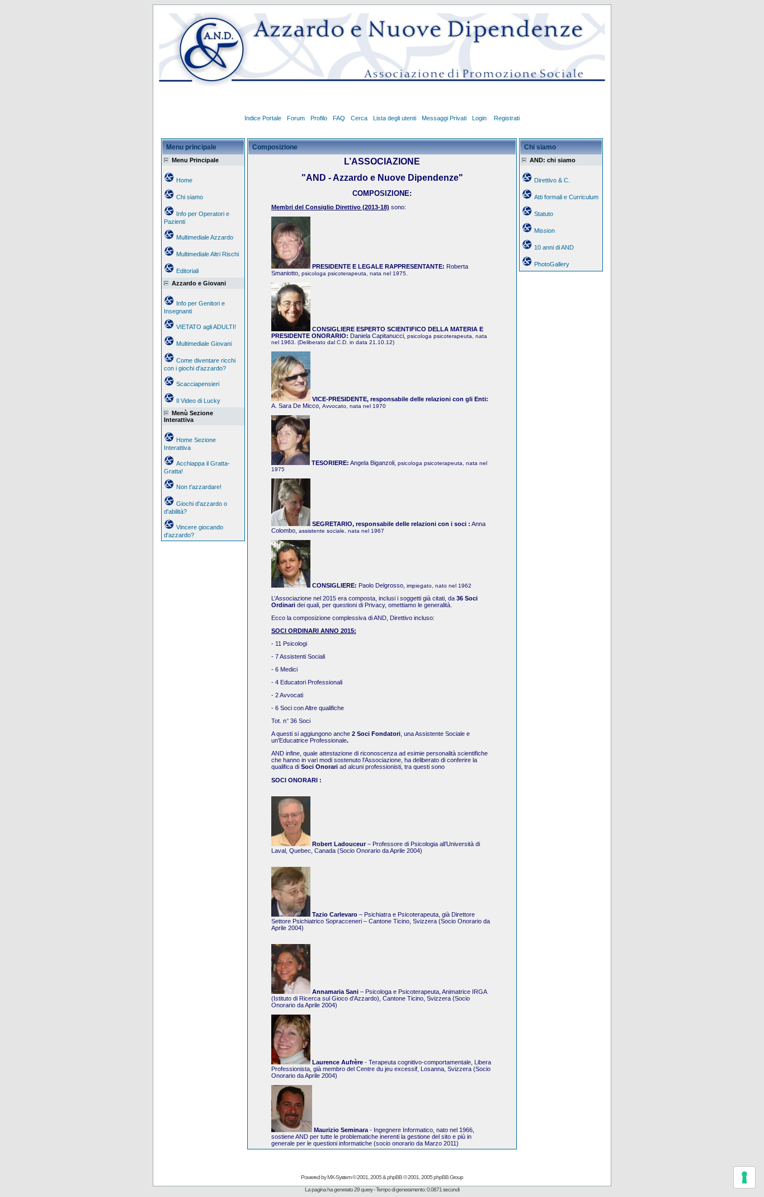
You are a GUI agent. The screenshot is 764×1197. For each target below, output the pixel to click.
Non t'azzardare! (198, 487)
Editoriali (187, 270)
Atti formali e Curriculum (566, 197)
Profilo (318, 118)
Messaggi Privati (444, 118)
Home (184, 180)
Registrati (507, 118)
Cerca (359, 118)
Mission (544, 230)
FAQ (339, 118)
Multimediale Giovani (204, 343)
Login (480, 118)
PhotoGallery (551, 264)
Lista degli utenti (394, 118)
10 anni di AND (554, 247)
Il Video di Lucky (198, 400)
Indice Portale (262, 118)
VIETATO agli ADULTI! (206, 326)
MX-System (339, 1177)
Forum (296, 118)
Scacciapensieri (197, 384)
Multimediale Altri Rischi (207, 254)
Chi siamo (189, 197)
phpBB (394, 1177)
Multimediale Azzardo (204, 237)
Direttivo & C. (552, 180)
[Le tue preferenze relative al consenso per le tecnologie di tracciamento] (744, 1177)
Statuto (543, 213)
